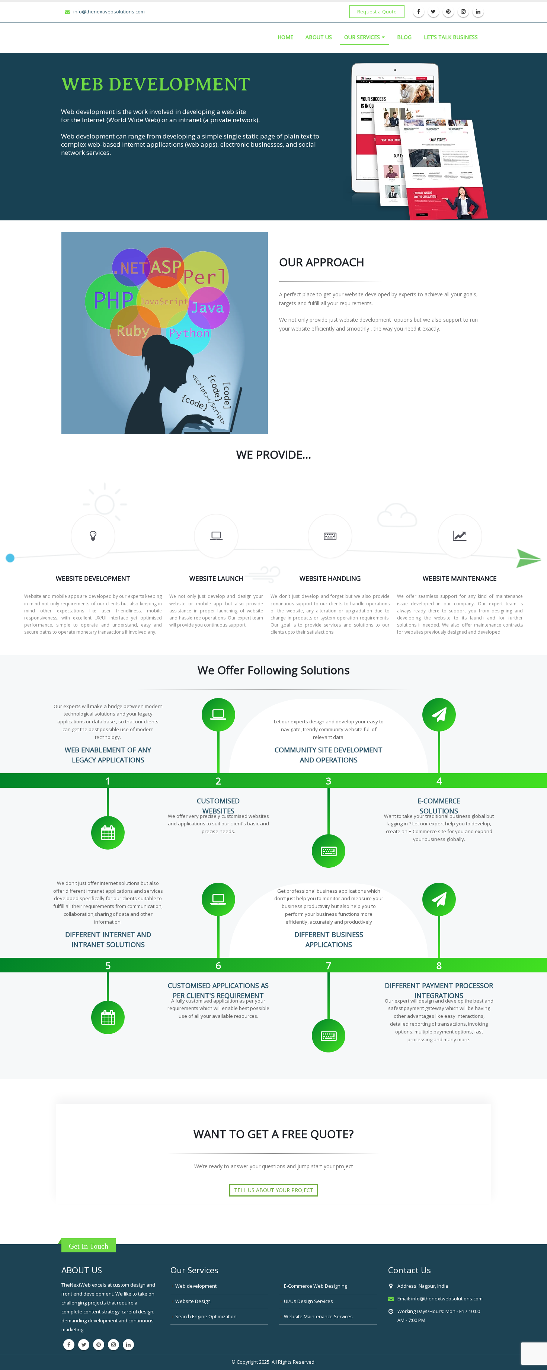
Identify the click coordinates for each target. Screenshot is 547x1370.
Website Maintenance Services (318, 1316)
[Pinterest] (448, 11)
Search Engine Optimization (206, 1316)
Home (285, 37)
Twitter (83, 1344)
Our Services (362, 37)
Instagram (113, 1344)
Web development (196, 1286)
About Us (319, 37)
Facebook (68, 1344)
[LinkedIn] (478, 11)
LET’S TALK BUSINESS (451, 37)
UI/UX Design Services (308, 1301)
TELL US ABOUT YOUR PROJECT (273, 1190)
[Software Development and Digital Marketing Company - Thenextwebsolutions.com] (98, 37)
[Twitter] (433, 11)
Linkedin (128, 1344)
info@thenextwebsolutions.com (108, 11)
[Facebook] (418, 11)
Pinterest (98, 1344)
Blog (404, 37)
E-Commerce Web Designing (315, 1286)
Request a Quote (377, 11)
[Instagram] (463, 11)
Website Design (193, 1301)
